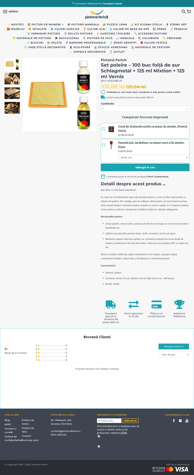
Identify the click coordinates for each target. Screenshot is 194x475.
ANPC (8, 424)
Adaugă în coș (145, 167)
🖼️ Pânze (159, 29)
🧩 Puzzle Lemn (115, 24)
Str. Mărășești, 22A (61, 420)
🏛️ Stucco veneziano (110, 47)
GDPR (123, 432)
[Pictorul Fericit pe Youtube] (186, 422)
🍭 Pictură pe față (98, 38)
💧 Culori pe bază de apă (129, 29)
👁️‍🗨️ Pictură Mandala (83, 24)
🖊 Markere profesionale (86, 42)
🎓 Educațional (67, 38)
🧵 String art (176, 24)
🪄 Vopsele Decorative (87, 51)
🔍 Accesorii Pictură (150, 33)
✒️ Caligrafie (148, 38)
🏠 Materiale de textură (150, 47)
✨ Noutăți (15, 24)
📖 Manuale (125, 38)
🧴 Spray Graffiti (123, 42)
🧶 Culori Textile (153, 42)
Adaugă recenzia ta (174, 346)
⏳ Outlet (117, 51)
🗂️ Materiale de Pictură (32, 38)
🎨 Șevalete (37, 29)
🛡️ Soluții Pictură (78, 33)
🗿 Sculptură (79, 47)
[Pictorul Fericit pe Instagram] (180, 422)
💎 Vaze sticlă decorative (45, 47)
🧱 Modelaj (16, 29)
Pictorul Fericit (39, 464)
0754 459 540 (59, 434)
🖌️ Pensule (178, 29)
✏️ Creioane (172, 38)
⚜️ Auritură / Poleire (113, 33)
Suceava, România (61, 423)
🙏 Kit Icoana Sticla (146, 24)
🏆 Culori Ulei (94, 29)
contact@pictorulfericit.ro (65, 431)
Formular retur (30, 440)
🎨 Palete (54, 42)
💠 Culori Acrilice (65, 29)
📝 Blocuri (35, 42)
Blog (7, 420)
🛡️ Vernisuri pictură (43, 33)
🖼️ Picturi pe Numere (44, 24)
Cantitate (107, 103)
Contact (26, 435)
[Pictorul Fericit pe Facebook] (173, 422)
